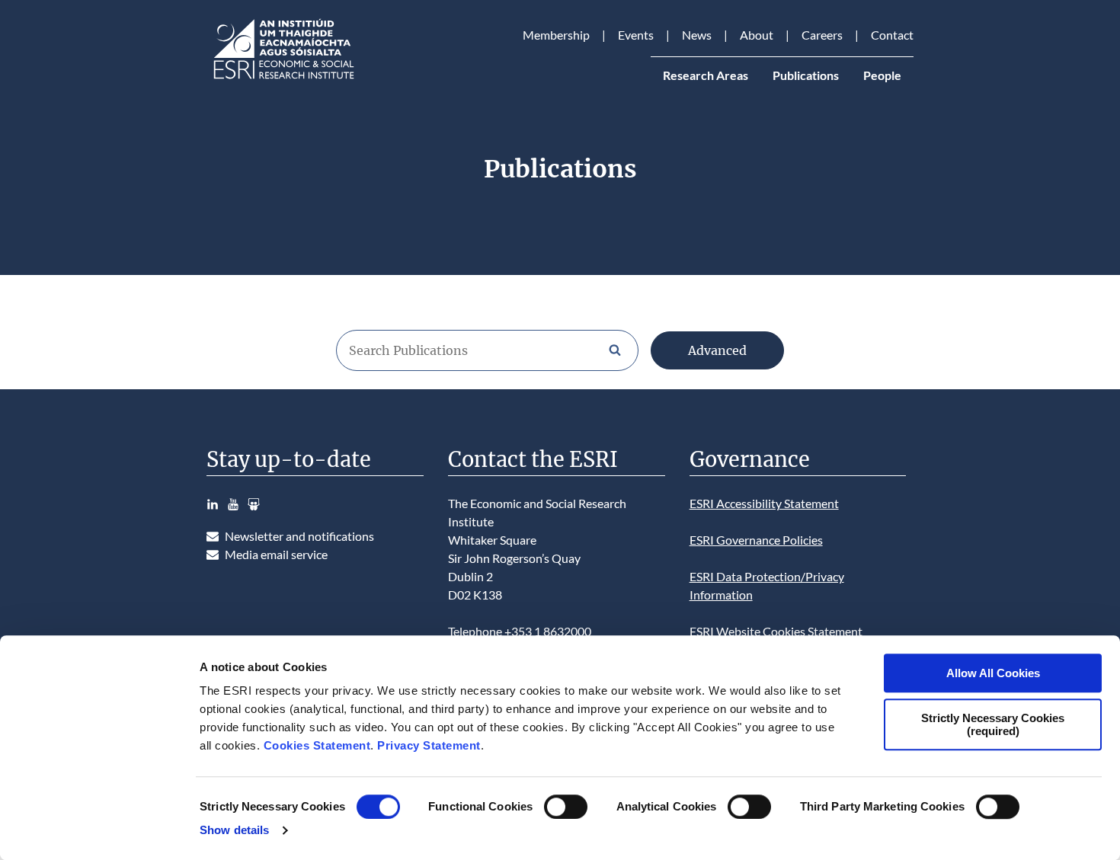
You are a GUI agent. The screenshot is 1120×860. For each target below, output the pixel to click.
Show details (234, 829)
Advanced (717, 350)
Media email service (276, 554)
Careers (822, 34)
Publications (806, 75)
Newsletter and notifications (299, 536)
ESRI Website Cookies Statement (776, 631)
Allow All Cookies (993, 673)
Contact (892, 34)
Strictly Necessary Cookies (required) (992, 724)
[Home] (282, 79)
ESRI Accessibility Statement (764, 503)
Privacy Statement (429, 745)
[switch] (565, 806)
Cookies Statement (317, 745)
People (882, 75)
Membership (556, 34)
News (697, 34)
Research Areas (705, 75)
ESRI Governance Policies (756, 539)
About (756, 34)
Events (636, 34)
